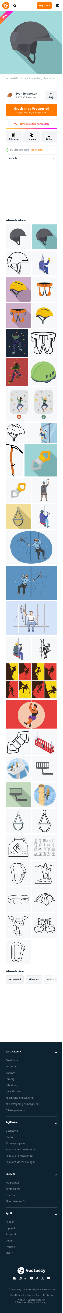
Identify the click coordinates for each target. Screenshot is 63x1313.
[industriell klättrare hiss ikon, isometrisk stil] (18, 1015)
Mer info (13, 155)
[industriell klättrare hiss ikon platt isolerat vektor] (18, 1067)
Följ (51, 97)
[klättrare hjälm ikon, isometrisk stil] (19, 506)
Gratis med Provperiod (31, 110)
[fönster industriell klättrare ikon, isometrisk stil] (18, 312)
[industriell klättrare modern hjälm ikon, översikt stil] (16, 567)
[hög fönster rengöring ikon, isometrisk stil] (18, 736)
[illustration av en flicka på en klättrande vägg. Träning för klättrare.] (17, 477)
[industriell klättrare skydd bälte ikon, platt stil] (18, 710)
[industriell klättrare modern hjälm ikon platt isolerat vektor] (18, 417)
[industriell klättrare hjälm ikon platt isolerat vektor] (18, 234)
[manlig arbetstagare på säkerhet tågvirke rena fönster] (31, 768)
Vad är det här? (38, 149)
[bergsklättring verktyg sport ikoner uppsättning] (18, 1224)
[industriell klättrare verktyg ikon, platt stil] (22, 628)
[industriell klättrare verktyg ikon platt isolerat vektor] (18, 658)
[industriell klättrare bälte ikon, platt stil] (18, 391)
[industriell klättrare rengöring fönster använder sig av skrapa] (18, 684)
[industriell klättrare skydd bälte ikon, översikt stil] (18, 1172)
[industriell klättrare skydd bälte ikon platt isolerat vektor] (18, 1146)
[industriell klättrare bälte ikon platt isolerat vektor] (18, 365)
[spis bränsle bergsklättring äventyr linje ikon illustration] (18, 1198)
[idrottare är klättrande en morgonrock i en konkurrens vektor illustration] (31, 960)
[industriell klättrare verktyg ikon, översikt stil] (18, 988)
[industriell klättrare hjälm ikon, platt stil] (18, 260)
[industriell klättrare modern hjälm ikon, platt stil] (18, 339)
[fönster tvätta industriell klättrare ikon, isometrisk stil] (18, 869)
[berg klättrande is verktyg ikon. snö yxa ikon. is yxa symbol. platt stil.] (45, 594)
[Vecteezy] (5, 5)
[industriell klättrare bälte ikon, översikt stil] (19, 448)
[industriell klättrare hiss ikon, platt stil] (18, 1093)
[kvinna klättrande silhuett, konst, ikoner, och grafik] (18, 895)
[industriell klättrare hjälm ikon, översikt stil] (18, 286)
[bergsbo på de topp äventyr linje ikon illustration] (18, 1277)
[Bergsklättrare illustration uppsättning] (31, 927)
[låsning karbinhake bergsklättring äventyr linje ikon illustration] (18, 1251)
